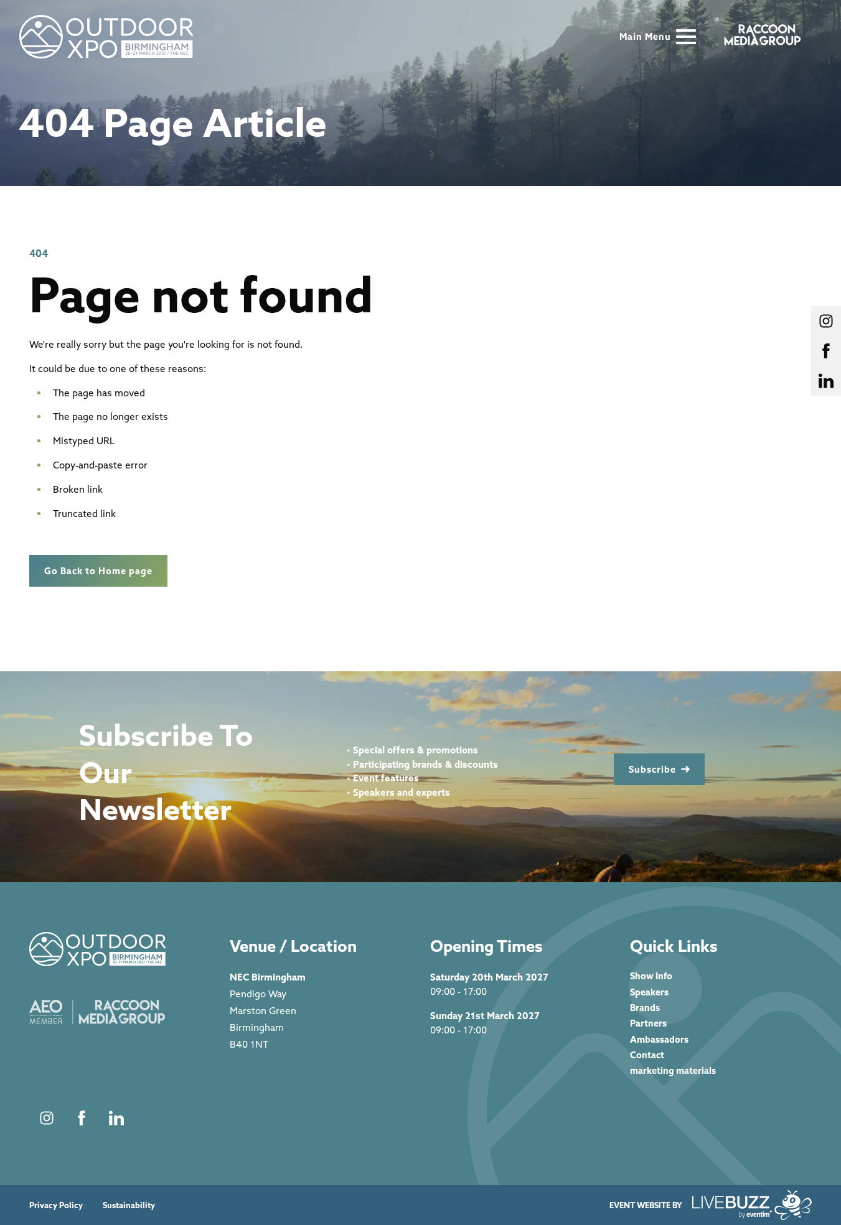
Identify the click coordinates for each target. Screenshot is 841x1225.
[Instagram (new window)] (46, 1118)
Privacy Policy (56, 1205)
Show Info (651, 976)
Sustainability (129, 1205)
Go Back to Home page (98, 571)
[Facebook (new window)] (81, 1118)
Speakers (649, 992)
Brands (645, 1007)
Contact (647, 1055)
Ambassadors (659, 1039)
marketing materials (673, 1070)
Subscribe (652, 769)
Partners (648, 1023)
